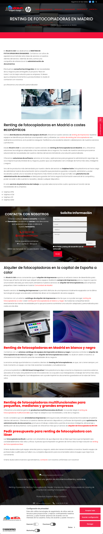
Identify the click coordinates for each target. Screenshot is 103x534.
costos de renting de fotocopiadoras (74, 137)
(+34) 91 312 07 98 (61, 503)
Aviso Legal (88, 246)
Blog (55, 496)
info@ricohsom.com (28, 235)
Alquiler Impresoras (55, 487)
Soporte (49, 496)
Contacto (62, 496)
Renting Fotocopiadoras (36, 487)
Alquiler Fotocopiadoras (74, 487)
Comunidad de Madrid (43, 285)
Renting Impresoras (17, 487)
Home (29, 25)
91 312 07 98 (28, 232)
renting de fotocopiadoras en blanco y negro (46, 301)
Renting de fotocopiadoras (41, 25)
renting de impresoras (80, 135)
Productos (41, 496)
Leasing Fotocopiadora (56, 490)
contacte (44, 460)
